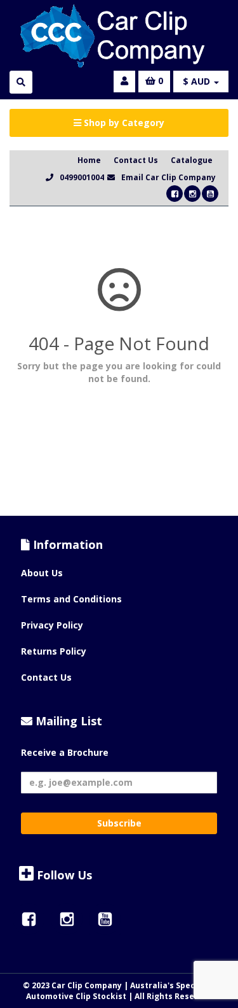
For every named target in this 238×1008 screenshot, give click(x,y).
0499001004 (82, 177)
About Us (42, 573)
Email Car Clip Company (168, 177)
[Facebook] (174, 193)
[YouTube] (210, 193)
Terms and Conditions (71, 599)
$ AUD (198, 81)
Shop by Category (122, 123)
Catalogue (192, 160)
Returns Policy (53, 651)
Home (89, 160)
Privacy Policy (52, 625)
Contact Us (136, 160)
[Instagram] (192, 193)
